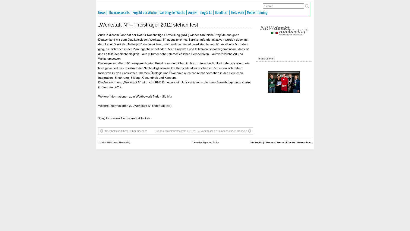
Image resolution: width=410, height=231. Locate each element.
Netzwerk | (238, 13)
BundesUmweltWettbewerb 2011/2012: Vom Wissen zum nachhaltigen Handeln (201, 131)
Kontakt (290, 142)
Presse (280, 142)
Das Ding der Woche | (173, 13)
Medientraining (257, 13)
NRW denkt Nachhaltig (118, 142)
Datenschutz (304, 142)
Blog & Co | (207, 13)
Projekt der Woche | (146, 13)
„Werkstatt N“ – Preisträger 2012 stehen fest (148, 25)
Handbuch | (222, 13)
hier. (169, 105)
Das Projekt (256, 142)
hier (169, 96)
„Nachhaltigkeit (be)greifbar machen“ (125, 131)
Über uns (270, 142)
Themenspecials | (120, 13)
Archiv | (193, 13)
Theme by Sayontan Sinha (205, 142)
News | (103, 13)
